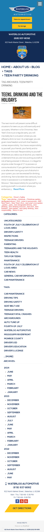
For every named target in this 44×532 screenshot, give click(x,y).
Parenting (10, 244)
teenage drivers (14, 310)
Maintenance (12, 260)
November (13, 404)
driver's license (13, 350)
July (10, 420)
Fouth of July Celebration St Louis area (21, 226)
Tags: (7, 287)
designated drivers (8, 201)
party (11, 205)
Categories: (10, 214)
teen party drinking (21, 75)
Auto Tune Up (11, 322)
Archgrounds (12, 318)
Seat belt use (12, 306)
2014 (6, 367)
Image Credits (22, 523)
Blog (36, 67)
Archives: (9, 361)
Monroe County (13, 338)
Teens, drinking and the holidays (22, 97)
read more (18, 189)
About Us (21, 67)
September (13, 412)
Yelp (26, 500)
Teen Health (11, 252)
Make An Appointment (22, 19)
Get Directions (22, 508)
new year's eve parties (34, 203)
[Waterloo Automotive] (22, 11)
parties (5, 205)
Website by (22, 526)
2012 (6, 449)
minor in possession (29, 201)
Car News (9, 272)
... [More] (8, 356)
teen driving (12, 199)
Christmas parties (33, 199)
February (13, 388)
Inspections (11, 236)
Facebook (17, 500)
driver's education (15, 346)
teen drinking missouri (17, 207)
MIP (39, 201)
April (10, 380)
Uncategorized (13, 220)
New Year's (5, 203)
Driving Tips (11, 298)
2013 (6, 396)
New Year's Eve (18, 203)
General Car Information (19, 276)
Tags (8, 71)
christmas (21, 199)
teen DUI (30, 207)
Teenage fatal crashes (18, 314)
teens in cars (18, 210)
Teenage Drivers (14, 240)
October (12, 408)
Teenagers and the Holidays (21, 248)
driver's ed (10, 342)
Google (22, 500)
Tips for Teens (12, 256)
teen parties (13, 208)
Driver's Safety (19, 197)
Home (6, 67)
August (11, 416)
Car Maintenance (14, 280)
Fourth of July (13, 326)
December (13, 400)
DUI (18, 201)
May (9, 376)
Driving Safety (13, 302)
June (10, 372)
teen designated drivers (23, 205)
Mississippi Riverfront (17, 334)
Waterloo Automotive (17, 330)
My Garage (22, 26)
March (11, 384)
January (12, 392)
